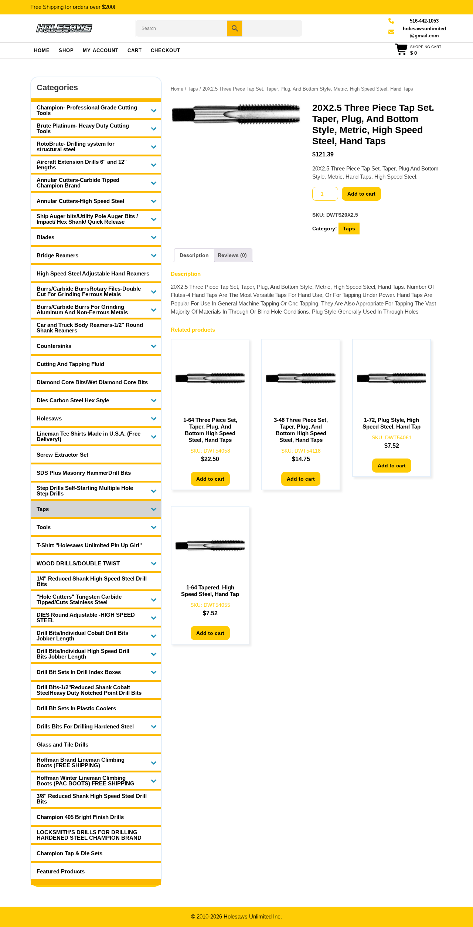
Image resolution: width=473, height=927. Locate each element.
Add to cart (361, 194)
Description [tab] (194, 255)
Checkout (165, 50)
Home (42, 50)
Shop (66, 50)
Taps (193, 89)
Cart (134, 50)
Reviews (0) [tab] (232, 255)
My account (101, 50)
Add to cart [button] (210, 479)
